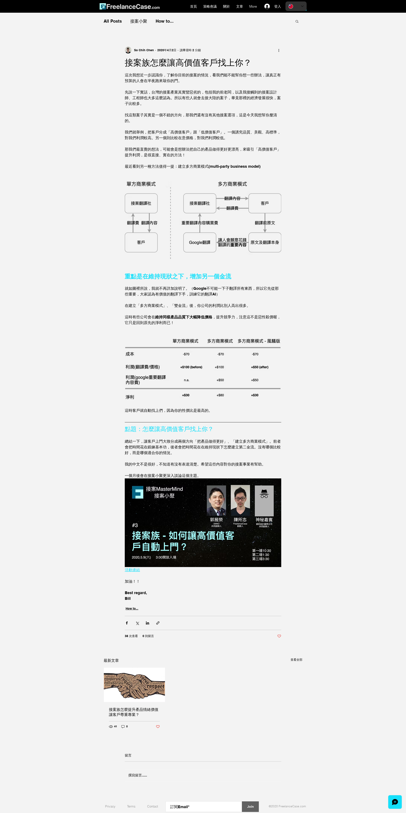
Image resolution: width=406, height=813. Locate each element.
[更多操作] (278, 50)
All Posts (113, 21)
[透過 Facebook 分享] (127, 623)
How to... (165, 21)
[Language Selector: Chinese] (296, 6)
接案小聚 (138, 21)
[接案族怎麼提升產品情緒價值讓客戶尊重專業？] (134, 685)
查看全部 (296, 659)
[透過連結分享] (158, 623)
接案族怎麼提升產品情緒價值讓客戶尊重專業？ (133, 712)
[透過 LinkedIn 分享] (147, 623)
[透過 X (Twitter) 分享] (137, 623)
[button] (297, 21)
